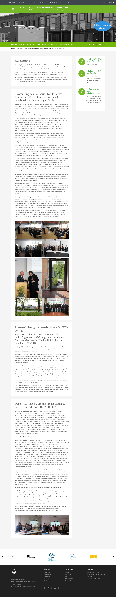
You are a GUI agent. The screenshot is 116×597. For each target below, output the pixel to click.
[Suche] (103, 44)
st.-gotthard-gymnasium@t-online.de (24, 586)
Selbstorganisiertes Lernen (102, 26)
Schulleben (47, 576)
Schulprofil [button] (12, 2)
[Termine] (96, 44)
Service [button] (68, 2)
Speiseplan (68, 580)
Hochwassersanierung (66, 44)
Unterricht (47, 578)
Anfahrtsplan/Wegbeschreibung (96, 574)
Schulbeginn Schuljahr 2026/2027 (93, 72)
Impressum (90, 576)
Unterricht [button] (43, 2)
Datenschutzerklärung (93, 578)
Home (4, 2)
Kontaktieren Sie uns (93, 572)
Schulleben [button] (33, 2)
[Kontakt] (100, 44)
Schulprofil (47, 572)
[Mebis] (89, 44)
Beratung (14, 44)
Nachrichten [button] (53, 2)
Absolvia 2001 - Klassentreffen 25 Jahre (94, 60)
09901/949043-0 (17, 584)
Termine (62, 2)
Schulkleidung (69, 578)
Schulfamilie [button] (22, 2)
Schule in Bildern (53, 44)
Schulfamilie (47, 574)
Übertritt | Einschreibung (26, 44)
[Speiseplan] (93, 44)
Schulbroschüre (41, 44)
